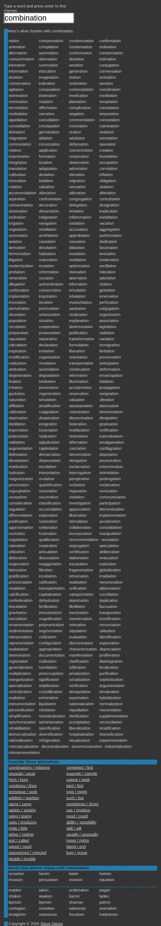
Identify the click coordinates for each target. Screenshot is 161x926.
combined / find (79, 767)
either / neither (21, 834)
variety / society (22, 810)
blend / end (76, 846)
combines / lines (23, 786)
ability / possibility (81, 822)
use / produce (78, 810)
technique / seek (23, 792)
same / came (20, 804)
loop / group (76, 852)
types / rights (77, 840)
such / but (75, 798)
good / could (77, 816)
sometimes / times (82, 804)
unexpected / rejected (27, 852)
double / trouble (22, 859)
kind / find (74, 786)
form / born (18, 779)
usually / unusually (82, 834)
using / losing (20, 816)
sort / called (19, 840)
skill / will (73, 828)
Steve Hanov (51, 923)
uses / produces (23, 822)
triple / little (18, 828)
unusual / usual (22, 773)
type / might (76, 792)
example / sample (81, 773)
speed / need (20, 846)
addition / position (24, 798)
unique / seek (78, 779)
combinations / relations (29, 767)
